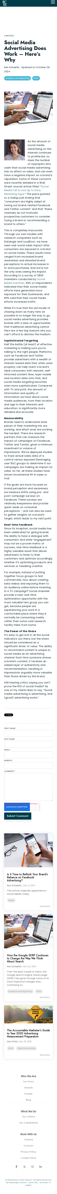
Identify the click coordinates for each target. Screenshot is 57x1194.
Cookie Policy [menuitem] (28, 1157)
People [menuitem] (28, 1093)
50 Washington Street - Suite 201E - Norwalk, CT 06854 (28, 1184)
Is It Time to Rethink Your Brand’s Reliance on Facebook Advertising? (27, 877)
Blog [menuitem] (28, 1099)
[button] (53, 2)
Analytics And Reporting (17, 78)
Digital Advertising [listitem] (26, 1048)
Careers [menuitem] (28, 1139)
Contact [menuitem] (28, 1145)
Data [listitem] (38, 991)
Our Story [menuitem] (28, 1081)
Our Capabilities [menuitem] (28, 1122)
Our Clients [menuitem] (28, 1116)
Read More (45, 906)
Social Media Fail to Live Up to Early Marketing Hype (26, 190)
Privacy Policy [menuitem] (28, 1151)
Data (36, 78)
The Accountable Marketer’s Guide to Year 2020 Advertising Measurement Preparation (28, 1033)
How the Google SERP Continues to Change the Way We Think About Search (27, 958)
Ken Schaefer (12, 67)
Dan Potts (12, 1041)
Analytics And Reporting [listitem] (20, 991)
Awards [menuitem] (28, 1087)
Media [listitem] (11, 900)
